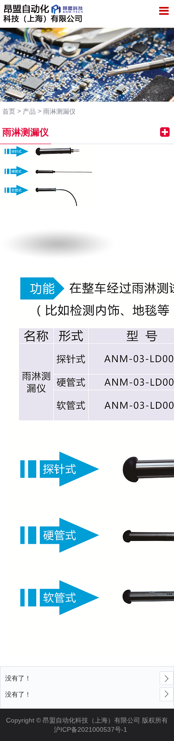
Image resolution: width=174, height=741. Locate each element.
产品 (29, 111)
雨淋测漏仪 (59, 111)
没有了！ (18, 678)
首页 (8, 111)
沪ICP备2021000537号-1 (90, 729)
